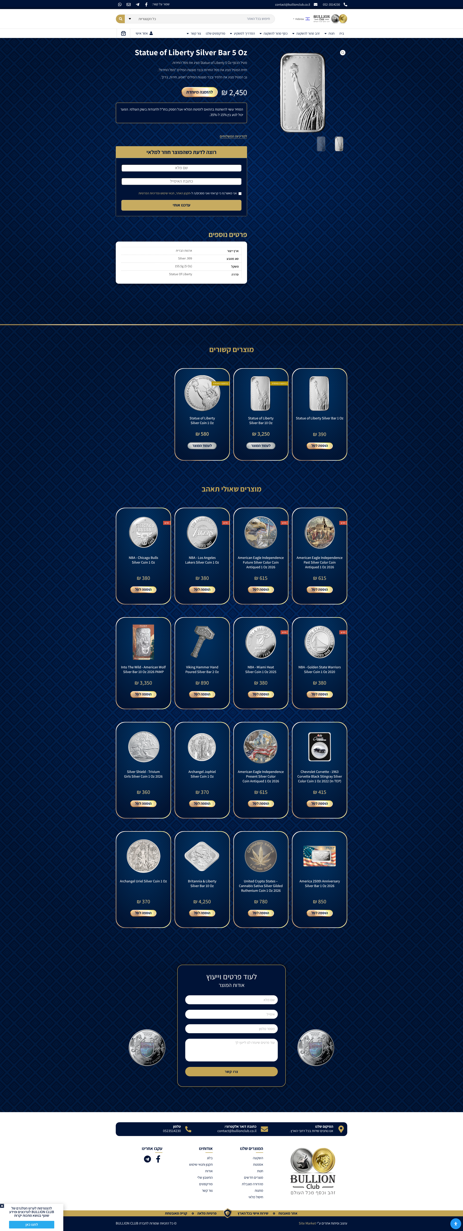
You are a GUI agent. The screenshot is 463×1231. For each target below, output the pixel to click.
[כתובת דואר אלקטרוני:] (264, 1129)
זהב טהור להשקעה (308, 33)
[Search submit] (120, 19)
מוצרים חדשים (253, 1177)
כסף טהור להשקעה (276, 33)
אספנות (258, 1164)
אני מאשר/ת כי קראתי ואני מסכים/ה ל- (188, 193)
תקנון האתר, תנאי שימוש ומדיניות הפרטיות (164, 193)
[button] (2, 1206)
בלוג (210, 1158)
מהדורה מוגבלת (252, 1184)
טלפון (177, 1126)
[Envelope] (129, 5)
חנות (331, 33)
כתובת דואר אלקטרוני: (240, 1126)
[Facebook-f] (146, 5)
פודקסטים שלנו (215, 33)
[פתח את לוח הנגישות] (455, 1223)
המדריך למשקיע (244, 33)
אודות (209, 1171)
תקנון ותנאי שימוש (201, 1164)
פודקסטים (206, 1184)
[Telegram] (147, 1159)
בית (341, 33)
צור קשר (196, 33)
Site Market (307, 1223)
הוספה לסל (319, 445)
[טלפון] (188, 1129)
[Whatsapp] (120, 5)
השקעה (258, 1158)
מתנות (259, 1190)
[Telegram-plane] (137, 5)
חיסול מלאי (256, 1197)
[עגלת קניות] (123, 33)
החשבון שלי (205, 1177)
